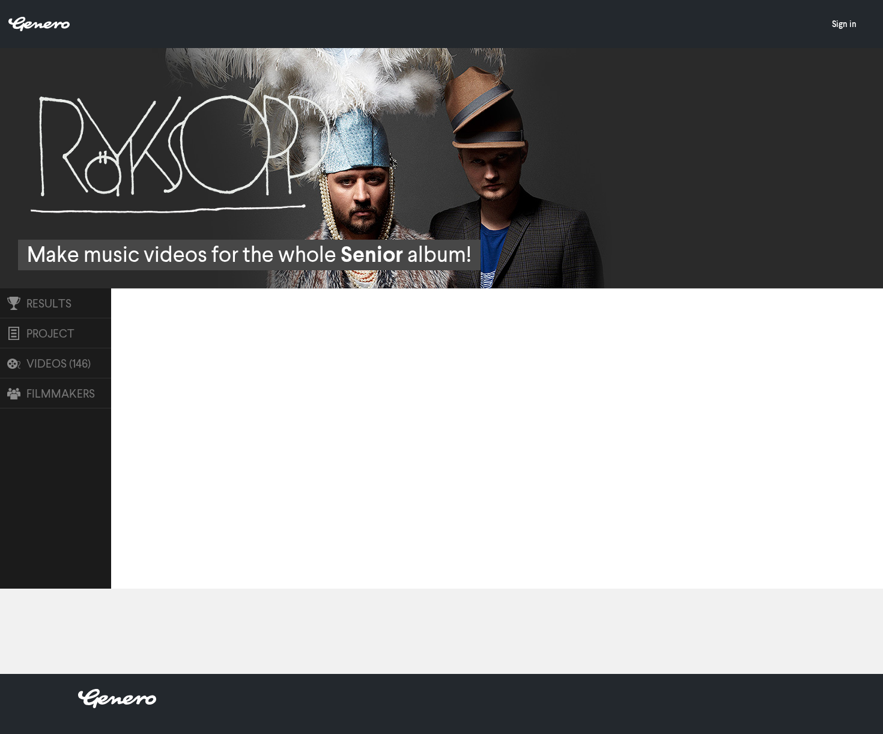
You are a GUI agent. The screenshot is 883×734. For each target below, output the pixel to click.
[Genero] (117, 704)
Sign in (844, 24)
